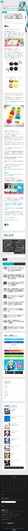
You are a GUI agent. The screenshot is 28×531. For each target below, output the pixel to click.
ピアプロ (4, 12)
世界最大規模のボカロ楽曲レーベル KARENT (10, 514)
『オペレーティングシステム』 (17, 416)
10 (10, 483)
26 (17, 488)
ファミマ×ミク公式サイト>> (10, 217)
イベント (6, 384)
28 (24, 488)
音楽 (5, 397)
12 (17, 483)
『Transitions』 (14, 423)
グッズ (5, 388)
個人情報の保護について (6, 519)
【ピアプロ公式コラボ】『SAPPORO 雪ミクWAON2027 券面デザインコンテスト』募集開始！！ (16, 283)
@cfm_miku (14, 339)
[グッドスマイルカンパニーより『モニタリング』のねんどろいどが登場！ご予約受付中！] (5, 296)
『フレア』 (13, 453)
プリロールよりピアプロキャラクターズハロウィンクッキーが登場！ (16, 315)
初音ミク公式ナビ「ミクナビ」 (14, 358)
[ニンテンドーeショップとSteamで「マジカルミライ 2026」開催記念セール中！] (5, 309)
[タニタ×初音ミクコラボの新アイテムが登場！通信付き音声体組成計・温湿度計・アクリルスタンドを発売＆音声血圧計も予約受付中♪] (5, 275)
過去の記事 (6, 395)
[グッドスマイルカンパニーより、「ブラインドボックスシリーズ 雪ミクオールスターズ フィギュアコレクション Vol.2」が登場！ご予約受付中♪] (5, 268)
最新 (8, 263)
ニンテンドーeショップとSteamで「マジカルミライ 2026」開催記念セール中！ (16, 309)
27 (21, 488)
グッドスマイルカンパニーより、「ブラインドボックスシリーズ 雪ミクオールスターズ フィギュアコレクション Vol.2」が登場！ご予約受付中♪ (16, 268)
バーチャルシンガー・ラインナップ (8, 517)
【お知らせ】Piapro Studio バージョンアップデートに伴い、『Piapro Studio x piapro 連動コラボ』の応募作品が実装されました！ (19, 246)
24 (10, 488)
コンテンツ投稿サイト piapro (6, 512)
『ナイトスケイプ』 (15, 445)
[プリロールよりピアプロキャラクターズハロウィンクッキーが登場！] (5, 316)
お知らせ (6, 386)
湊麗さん (6, 99)
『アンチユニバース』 (15, 431)
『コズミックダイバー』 (15, 460)
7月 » (3, 494)
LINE (14, 356)
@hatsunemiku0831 (14, 353)
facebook (14, 342)
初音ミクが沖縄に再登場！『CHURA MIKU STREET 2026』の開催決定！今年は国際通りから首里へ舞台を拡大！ (16, 290)
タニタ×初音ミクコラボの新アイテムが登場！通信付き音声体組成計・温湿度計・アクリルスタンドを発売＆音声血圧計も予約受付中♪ (16, 276)
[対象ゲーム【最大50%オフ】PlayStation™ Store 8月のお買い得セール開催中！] (5, 321)
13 (21, 483)
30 (6, 491)
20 (21, 486)
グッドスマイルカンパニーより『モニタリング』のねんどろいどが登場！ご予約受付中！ (16, 296)
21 (24, 486)
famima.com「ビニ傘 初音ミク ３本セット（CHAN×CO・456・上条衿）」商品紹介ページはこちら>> (13, 204)
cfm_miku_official (14, 350)
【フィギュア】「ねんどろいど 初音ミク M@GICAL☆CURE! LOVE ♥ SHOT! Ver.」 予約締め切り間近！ (16, 303)
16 (6, 486)
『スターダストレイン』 (15, 438)
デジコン (6, 390)
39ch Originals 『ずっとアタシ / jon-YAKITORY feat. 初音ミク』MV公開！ (16, 327)
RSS (3, 506)
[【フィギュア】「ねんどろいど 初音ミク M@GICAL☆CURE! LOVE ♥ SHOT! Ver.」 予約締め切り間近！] (5, 303)
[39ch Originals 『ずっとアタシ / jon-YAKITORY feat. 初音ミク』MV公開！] (5, 328)
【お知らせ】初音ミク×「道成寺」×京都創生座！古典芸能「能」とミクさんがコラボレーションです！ (8, 245)
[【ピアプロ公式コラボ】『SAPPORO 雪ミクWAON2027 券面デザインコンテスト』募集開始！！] (5, 283)
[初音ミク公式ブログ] (9, 4)
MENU (4, 1)
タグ (19, 263)
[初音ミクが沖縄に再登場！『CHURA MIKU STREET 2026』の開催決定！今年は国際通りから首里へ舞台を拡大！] (5, 290)
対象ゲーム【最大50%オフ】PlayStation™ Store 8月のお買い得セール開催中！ (16, 321)
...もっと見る (13, 467)
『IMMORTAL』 (14, 409)
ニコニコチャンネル (14, 347)
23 (6, 488)
